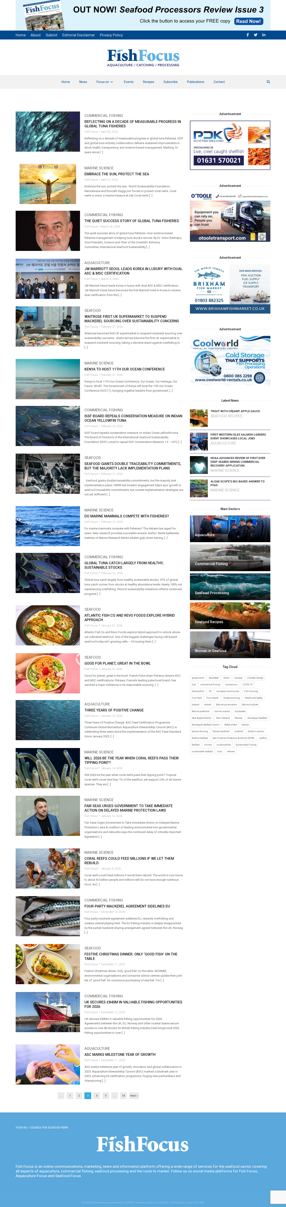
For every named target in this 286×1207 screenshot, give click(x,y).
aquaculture (198, 678)
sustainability (224, 745)
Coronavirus (231, 684)
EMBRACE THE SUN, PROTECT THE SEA (116, 174)
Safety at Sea (230, 724)
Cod (194, 684)
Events (129, 82)
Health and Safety (254, 698)
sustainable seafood (202, 751)
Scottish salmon (256, 731)
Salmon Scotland (221, 731)
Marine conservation (226, 704)
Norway (239, 718)
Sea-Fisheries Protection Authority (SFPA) (233, 738)
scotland (238, 731)
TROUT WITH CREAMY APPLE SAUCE (235, 411)
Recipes (148, 82)
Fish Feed (197, 698)
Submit (51, 35)
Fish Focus (91, 131)
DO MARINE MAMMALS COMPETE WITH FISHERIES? (126, 516)
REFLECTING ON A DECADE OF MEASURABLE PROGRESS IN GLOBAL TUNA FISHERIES (132, 124)
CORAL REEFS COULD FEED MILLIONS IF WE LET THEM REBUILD (129, 860)
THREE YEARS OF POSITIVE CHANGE (114, 710)
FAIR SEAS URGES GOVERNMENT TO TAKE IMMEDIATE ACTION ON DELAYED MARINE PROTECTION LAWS (128, 808)
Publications (195, 82)
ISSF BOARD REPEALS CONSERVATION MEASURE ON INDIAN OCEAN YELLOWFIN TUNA (133, 418)
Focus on (103, 82)
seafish (263, 738)
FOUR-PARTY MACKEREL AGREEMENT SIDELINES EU (127, 906)
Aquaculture (97, 263)
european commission (228, 691)
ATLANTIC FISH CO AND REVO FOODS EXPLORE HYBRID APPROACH (129, 617)
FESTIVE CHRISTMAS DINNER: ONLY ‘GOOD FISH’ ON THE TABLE (130, 956)
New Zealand (223, 718)
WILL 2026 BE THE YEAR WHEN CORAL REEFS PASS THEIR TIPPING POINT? (131, 760)
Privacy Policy (111, 35)
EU (210, 691)
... (61, 1095)
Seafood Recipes (226, 416)
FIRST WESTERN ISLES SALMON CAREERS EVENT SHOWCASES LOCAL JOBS (238, 436)
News (83, 82)
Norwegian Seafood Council (206, 724)
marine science (222, 711)
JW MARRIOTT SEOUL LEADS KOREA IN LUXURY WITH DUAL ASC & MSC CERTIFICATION (133, 271)
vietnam (231, 751)
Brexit (226, 678)
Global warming (231, 698)
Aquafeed (214, 678)
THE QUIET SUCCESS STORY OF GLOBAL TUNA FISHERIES (131, 221)
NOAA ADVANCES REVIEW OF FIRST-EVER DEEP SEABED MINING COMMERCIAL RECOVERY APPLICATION (237, 461)
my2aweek (240, 711)
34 (123, 1095)
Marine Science (99, 168)
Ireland (207, 704)
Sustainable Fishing (246, 745)
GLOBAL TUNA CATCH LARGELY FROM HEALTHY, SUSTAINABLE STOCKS (123, 565)
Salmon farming (200, 731)
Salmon (245, 724)
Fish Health (212, 698)
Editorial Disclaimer (78, 35)
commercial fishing (210, 684)
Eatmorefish (198, 691)
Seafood (92, 310)
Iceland (195, 704)
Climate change (255, 678)
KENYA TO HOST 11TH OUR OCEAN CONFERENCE (124, 369)
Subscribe (171, 82)
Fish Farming (251, 691)
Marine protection (201, 711)
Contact (219, 82)
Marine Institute (250, 704)
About (36, 35)
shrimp (208, 745)
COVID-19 (247, 684)
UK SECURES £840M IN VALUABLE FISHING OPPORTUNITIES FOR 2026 (133, 1004)
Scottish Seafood (200, 738)
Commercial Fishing (103, 116)
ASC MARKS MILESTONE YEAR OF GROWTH (120, 1054)
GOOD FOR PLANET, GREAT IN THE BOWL (117, 663)
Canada (238, 678)
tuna (219, 751)
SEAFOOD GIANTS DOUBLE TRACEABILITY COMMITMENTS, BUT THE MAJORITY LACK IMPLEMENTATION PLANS (132, 466)
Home (65, 82)
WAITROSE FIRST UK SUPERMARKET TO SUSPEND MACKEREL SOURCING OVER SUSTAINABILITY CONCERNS (131, 318)
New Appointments (201, 718)
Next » (134, 1095)
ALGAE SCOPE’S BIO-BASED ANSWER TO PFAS (237, 483)
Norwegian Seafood (257, 718)
